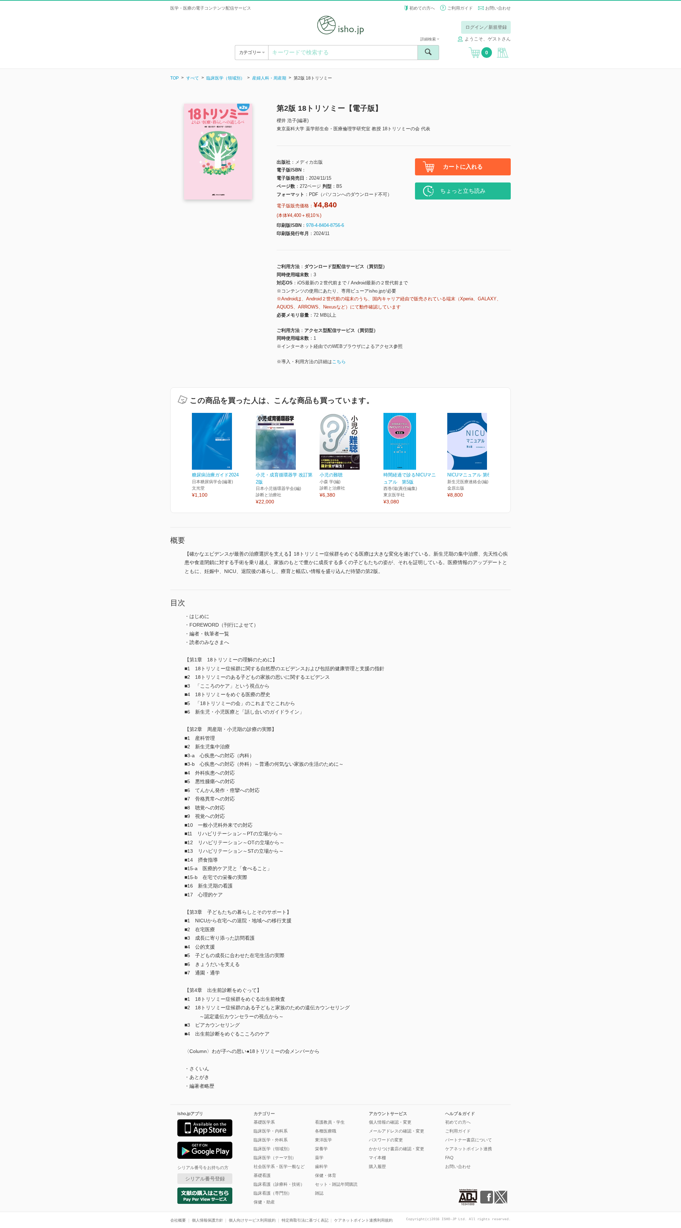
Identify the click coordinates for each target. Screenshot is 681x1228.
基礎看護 (262, 1175)
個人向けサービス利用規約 (252, 1220)
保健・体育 (325, 1175)
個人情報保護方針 (207, 1220)
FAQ (449, 1157)
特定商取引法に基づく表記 (305, 1220)
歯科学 (321, 1166)
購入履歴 (377, 1166)
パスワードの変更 (386, 1139)
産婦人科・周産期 (269, 78)
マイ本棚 (377, 1157)
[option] (224, 456)
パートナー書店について (468, 1139)
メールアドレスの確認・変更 (396, 1131)
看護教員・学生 (330, 1122)
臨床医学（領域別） (225, 78)
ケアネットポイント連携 (468, 1148)
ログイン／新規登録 (486, 27)
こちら (339, 361)
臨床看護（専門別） (273, 1193)
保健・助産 (264, 1202)
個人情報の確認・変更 (390, 1122)
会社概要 (178, 1220)
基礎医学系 (264, 1122)
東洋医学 (323, 1139)
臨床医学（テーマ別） (275, 1157)
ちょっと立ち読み (463, 191)
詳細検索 (428, 39)
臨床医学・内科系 (271, 1131)
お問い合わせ (498, 8)
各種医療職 (325, 1131)
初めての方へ (422, 8)
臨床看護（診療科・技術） (279, 1184)
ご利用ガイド (460, 8)
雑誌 (319, 1193)
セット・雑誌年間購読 (336, 1184)
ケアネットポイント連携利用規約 (363, 1220)
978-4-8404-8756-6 (325, 225)
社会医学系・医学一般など (279, 1166)
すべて (192, 78)
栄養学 (321, 1148)
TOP (174, 78)
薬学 (319, 1157)
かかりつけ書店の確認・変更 (396, 1148)
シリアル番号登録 (205, 1178)
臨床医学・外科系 (271, 1139)
